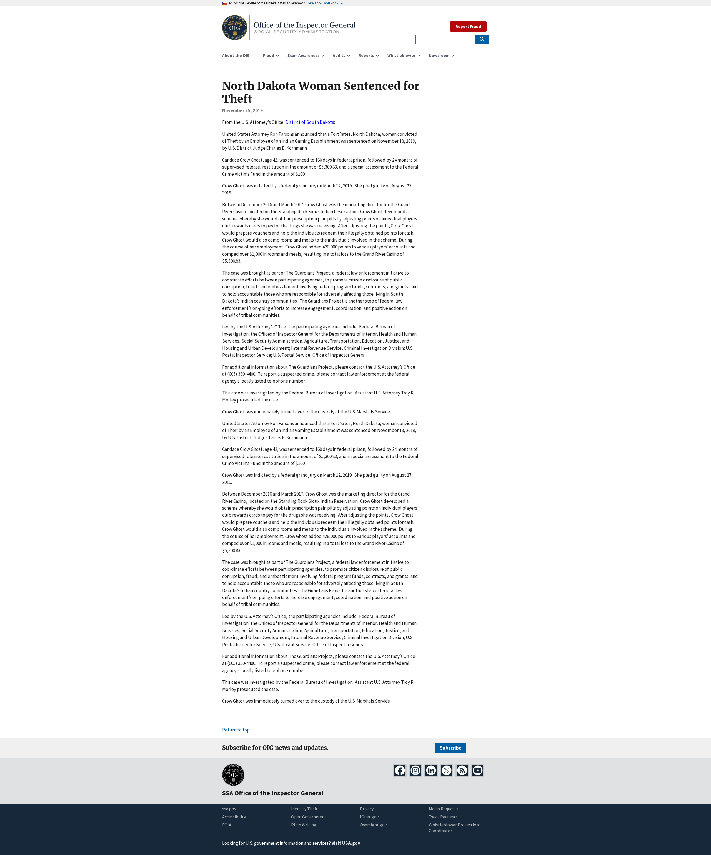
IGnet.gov (369, 816)
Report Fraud (468, 26)
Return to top (236, 730)
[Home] (289, 37)
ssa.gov (229, 808)
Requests (443, 816)
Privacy (367, 808)
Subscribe (450, 748)
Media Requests (443, 808)
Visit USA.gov (346, 843)
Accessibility (234, 816)
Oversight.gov (373, 825)
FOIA (226, 825)
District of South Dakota (310, 122)
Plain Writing (303, 825)
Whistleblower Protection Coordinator (454, 827)
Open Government (308, 816)
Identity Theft (304, 808)
